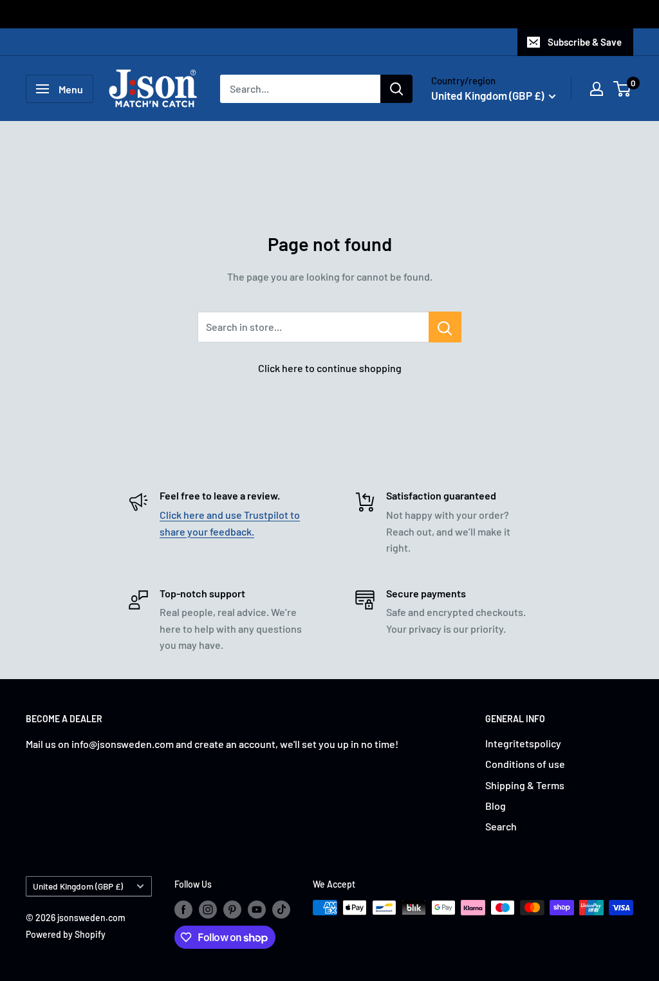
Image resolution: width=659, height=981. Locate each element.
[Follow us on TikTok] (281, 909)
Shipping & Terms (524, 785)
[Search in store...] (445, 327)
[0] (623, 89)
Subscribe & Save (585, 42)
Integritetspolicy (523, 743)
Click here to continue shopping (330, 368)
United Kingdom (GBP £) (78, 886)
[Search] (396, 89)
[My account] (596, 89)
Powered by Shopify (66, 934)
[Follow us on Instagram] (208, 909)
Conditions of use (525, 764)
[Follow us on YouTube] (257, 909)
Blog (495, 805)
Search (501, 826)
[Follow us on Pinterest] (232, 909)
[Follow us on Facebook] (183, 909)
